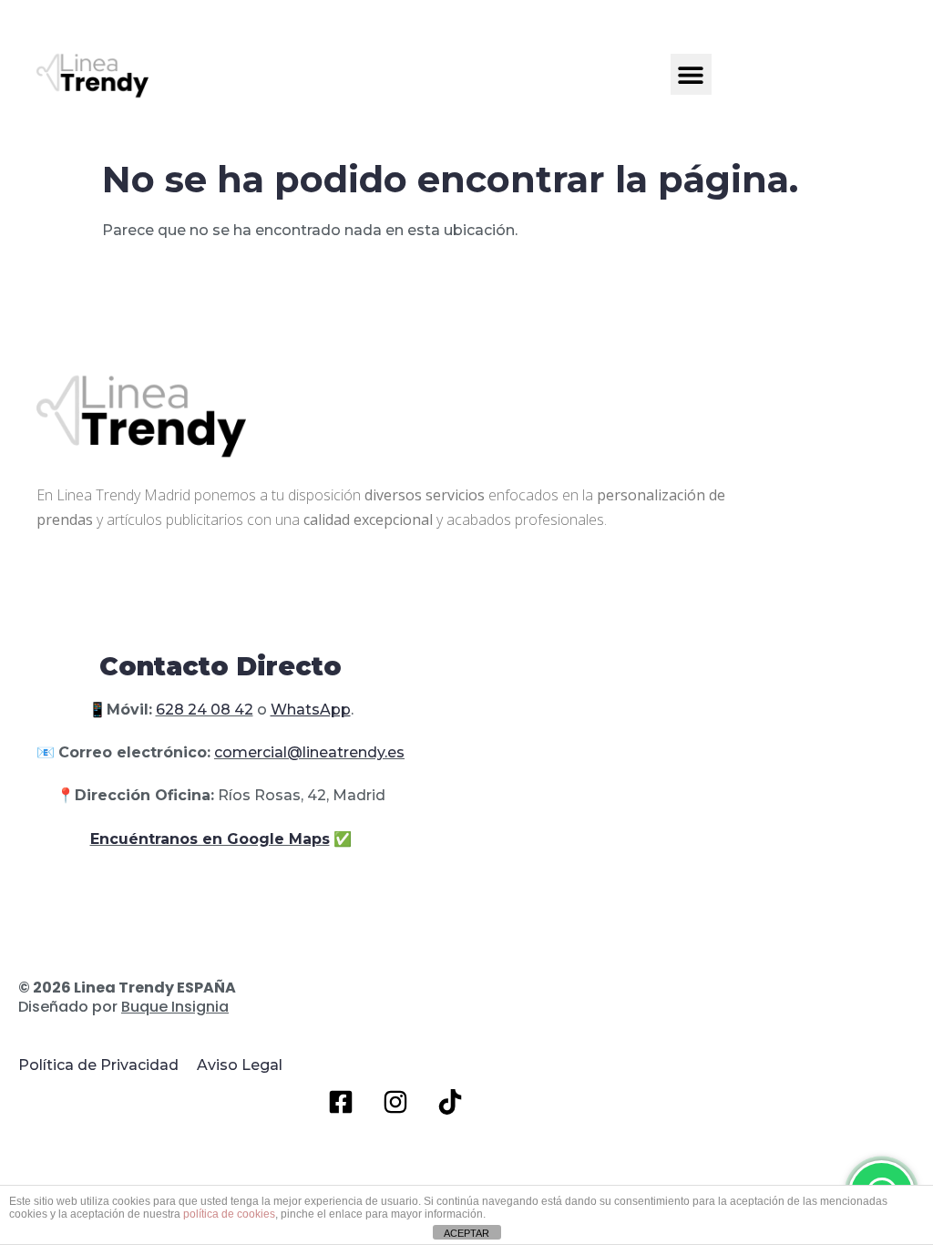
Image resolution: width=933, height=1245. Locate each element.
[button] (691, 74)
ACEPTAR (466, 1233)
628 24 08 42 (204, 709)
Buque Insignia (175, 1006)
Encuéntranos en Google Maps (210, 839)
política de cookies (229, 1214)
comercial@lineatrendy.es (309, 752)
